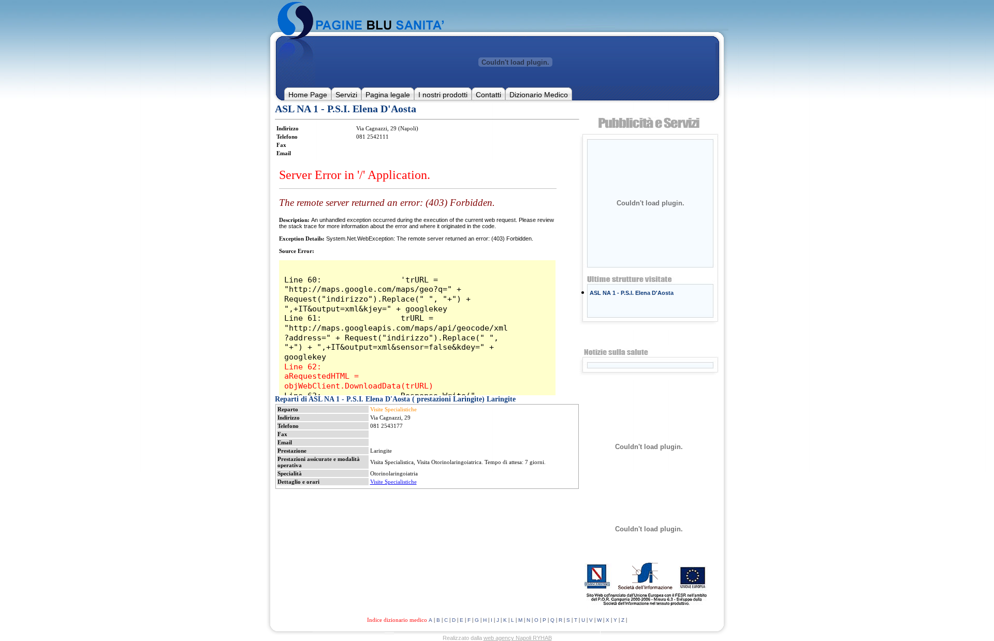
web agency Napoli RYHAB (518, 638)
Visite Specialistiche (393, 482)
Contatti (488, 95)
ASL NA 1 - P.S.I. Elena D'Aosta (632, 293)
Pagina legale (388, 95)
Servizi (346, 95)
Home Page (307, 95)
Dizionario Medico (538, 95)
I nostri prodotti (442, 95)
